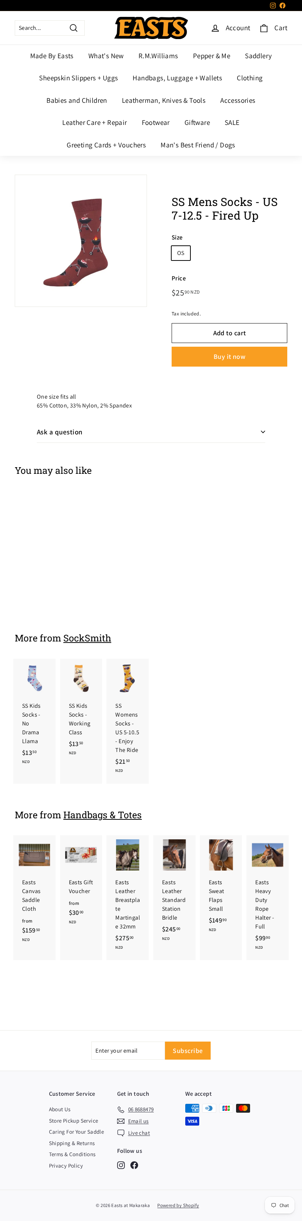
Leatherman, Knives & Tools (164, 100)
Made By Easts (52, 55)
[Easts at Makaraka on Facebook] (134, 1165)
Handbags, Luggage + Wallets (177, 77)
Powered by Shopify (178, 1205)
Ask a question (60, 431)
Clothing (250, 77)
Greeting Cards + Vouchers (106, 144)
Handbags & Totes (102, 815)
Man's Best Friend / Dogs (198, 144)
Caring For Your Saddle (76, 1131)
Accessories (237, 100)
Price (179, 278)
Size (177, 237)
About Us (60, 1109)
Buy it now (230, 356)
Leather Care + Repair (94, 122)
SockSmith (87, 638)
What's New (106, 55)
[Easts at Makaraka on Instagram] (121, 1165)
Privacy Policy (66, 1165)
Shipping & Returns (72, 1143)
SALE (232, 122)
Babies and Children (76, 100)
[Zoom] (81, 241)
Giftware (197, 122)
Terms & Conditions (72, 1154)
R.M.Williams (158, 55)
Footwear (156, 122)
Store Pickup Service (73, 1120)
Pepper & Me (211, 55)
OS (181, 253)
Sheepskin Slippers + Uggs (78, 77)
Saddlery (258, 55)
